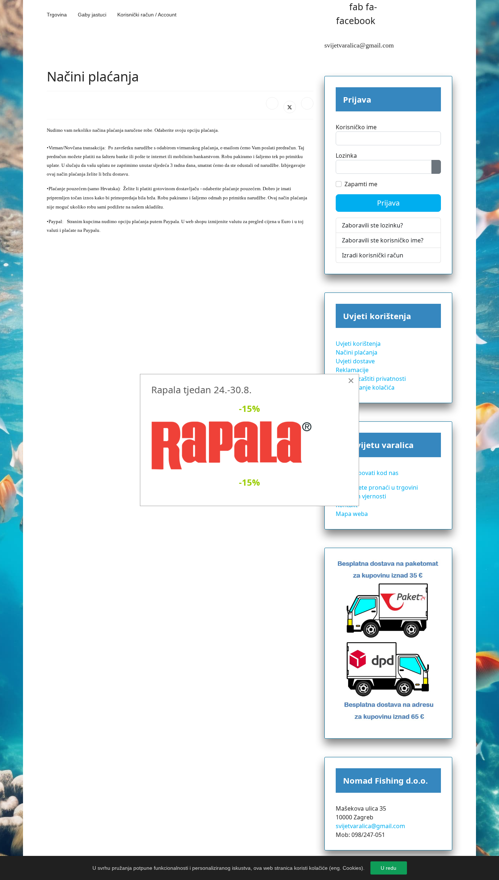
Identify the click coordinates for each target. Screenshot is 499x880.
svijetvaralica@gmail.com (370, 826)
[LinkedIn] (307, 103)
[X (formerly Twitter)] (289, 107)
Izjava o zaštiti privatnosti (371, 379)
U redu (388, 868)
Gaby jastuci (92, 15)
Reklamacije (352, 370)
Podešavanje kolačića (365, 387)
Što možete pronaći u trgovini (377, 487)
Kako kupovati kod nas (367, 473)
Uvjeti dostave (355, 361)
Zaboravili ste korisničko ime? (382, 240)
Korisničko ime (356, 127)
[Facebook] (272, 103)
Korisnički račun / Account (146, 15)
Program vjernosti (361, 496)
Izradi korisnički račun (372, 255)
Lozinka (346, 156)
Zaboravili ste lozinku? (372, 225)
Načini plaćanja (356, 352)
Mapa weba (352, 514)
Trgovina (57, 15)
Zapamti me (360, 184)
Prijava (388, 203)
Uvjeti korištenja (358, 344)
